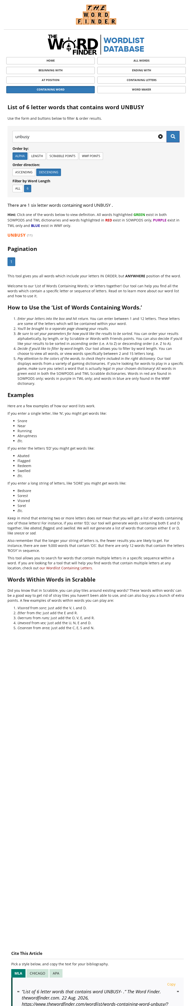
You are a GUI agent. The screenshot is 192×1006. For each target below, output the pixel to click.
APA (56, 973)
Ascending (23, 172)
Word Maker (141, 89)
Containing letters (141, 80)
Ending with (141, 70)
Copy (171, 984)
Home (50, 60)
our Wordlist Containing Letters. (66, 568)
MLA (18, 973)
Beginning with (50, 70)
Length (37, 156)
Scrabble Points (63, 156)
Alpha (20, 156)
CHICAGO (37, 973)
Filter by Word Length (31, 181)
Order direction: (26, 164)
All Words (142, 60)
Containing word (50, 89)
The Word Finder (96, 14)
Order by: (20, 148)
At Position (51, 80)
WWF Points (91, 156)
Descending (48, 172)
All (17, 188)
